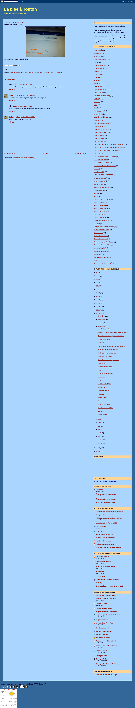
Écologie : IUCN (101, 656)
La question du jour (100, 126)
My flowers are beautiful (102, 187)
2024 (98, 272)
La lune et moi (98, 120)
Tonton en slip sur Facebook (53, 72)
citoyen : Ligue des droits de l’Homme (108, 615)
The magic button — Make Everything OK (109, 586)
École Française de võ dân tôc (106, 494)
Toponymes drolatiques (101, 257)
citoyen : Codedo (101, 603)
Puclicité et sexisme (100, 217)
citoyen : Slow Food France (105, 623)
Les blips (97, 153)
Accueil (45, 153)
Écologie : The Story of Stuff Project (108, 664)
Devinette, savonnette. (105, 356)
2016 (98, 293)
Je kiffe (96, 108)
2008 (98, 451)
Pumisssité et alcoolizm (102, 220)
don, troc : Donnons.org (104, 631)
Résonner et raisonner (105, 404)
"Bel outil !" (101, 411)
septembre (101, 326)
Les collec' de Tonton (101, 160)
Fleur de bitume (99, 93)
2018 (98, 286)
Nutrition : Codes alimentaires (105, 537)
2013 (98, 303)
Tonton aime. (98, 233)
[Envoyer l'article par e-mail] (5, 69)
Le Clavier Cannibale (102, 556)
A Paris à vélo (98, 50)
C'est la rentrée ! (103, 414)
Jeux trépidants (99, 111)
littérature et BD (99, 172)
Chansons (97, 53)
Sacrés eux (101, 377)
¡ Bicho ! (100, 370)
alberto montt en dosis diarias (105, 566)
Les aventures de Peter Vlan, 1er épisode (111, 346)
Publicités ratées (99, 214)
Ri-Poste (97, 224)
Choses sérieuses (100, 59)
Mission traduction (100, 181)
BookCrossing (100, 576)
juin (99, 426)
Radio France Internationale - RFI (107, 544)
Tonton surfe (98, 254)
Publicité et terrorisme (101, 208)
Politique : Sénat (101, 651)
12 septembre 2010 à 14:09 (22, 84)
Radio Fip (99, 583)
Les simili (97, 169)
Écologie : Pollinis (102, 659)
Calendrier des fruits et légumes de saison (109, 511)
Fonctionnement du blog (102, 96)
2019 (98, 282)
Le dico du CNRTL (102, 526)
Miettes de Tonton (100, 178)
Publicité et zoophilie (100, 211)
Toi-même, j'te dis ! (104, 390)
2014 (98, 299)
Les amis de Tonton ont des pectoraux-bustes (109, 147)
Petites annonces (99, 190)
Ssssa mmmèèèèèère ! (105, 367)
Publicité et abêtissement (102, 199)
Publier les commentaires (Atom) (24, 157)
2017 (98, 289)
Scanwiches (100, 571)
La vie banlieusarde (100, 132)
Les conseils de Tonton (101, 163)
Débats (96, 71)
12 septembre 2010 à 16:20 (25, 95)
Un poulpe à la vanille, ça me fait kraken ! (111, 336)
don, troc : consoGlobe (103, 628)
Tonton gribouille (99, 248)
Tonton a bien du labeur (101, 230)
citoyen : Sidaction (102, 620)
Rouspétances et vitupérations (104, 226)
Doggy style (98, 74)
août (99, 419)
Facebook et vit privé (13, 24)
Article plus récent (10, 153)
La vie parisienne (99, 135)
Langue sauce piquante (103, 561)
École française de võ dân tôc (106, 499)
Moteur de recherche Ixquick (105, 534)
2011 (98, 310)
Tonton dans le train (100, 239)
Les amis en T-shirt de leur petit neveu (106, 150)
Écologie (97, 80)
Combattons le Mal (100, 65)
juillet (99, 422)
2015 (98, 296)
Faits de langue (15, 72)
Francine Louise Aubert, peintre (106, 502)
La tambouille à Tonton (101, 129)
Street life (101, 342)
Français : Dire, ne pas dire (105, 515)
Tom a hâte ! (102, 363)
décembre (101, 316)
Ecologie (97, 77)
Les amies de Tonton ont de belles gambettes (109, 144)
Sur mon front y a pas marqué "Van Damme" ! (113, 332)
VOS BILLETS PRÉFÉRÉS (103, 263)
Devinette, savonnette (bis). (107, 353)
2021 (98, 276)
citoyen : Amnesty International (106, 595)
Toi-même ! (101, 394)
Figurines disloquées (27, 72)
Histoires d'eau (102, 387)
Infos (95, 105)
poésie (96, 196)
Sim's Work (99, 489)
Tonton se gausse (100, 251)
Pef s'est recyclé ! (104, 401)
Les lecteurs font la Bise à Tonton (105, 166)
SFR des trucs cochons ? (106, 373)
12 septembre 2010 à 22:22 (22, 106)
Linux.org (99, 531)
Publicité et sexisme (100, 205)
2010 (98, 313)
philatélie (96, 193)
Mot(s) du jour (98, 184)
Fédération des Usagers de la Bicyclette (109, 518)
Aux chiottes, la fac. (104, 329)
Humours (41, 72)
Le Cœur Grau (98, 141)
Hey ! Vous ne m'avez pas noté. (108, 360)
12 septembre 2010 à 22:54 (25, 117)
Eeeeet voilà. (102, 397)
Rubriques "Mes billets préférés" (108, 349)
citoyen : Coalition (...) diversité (106, 598)
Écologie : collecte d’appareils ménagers (109, 547)
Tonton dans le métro (101, 236)
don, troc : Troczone (103, 637)
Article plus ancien (81, 153)
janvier (100, 443)
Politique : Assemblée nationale (106, 641)
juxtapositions (98, 114)
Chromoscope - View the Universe (107, 579)
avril (99, 433)
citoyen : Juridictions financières (106, 611)
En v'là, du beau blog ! (105, 339)
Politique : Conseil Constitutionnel (107, 646)
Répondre (12, 89)
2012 (98, 306)
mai (99, 429)
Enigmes (97, 83)
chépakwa (97, 56)
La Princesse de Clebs (101, 123)
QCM (99, 380)
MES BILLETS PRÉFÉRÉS (103, 175)
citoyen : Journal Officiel (104, 608)
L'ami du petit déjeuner (101, 117)
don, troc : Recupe (102, 634)
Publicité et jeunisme (100, 202)
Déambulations (99, 68)
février (100, 440)
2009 (98, 448)
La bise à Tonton (20, 9)
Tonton (11, 95)
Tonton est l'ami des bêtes (102, 245)
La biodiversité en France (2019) (106, 523)
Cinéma (96, 62)
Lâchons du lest (99, 138)
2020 (98, 279)
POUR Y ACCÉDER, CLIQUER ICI (105, 481)
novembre (101, 319)
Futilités (36, 72)
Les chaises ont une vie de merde (105, 156)
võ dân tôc (97, 260)
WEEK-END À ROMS (105, 408)
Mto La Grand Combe (8, 689)
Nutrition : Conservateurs (104, 541)
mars (100, 436)
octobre (100, 323)
